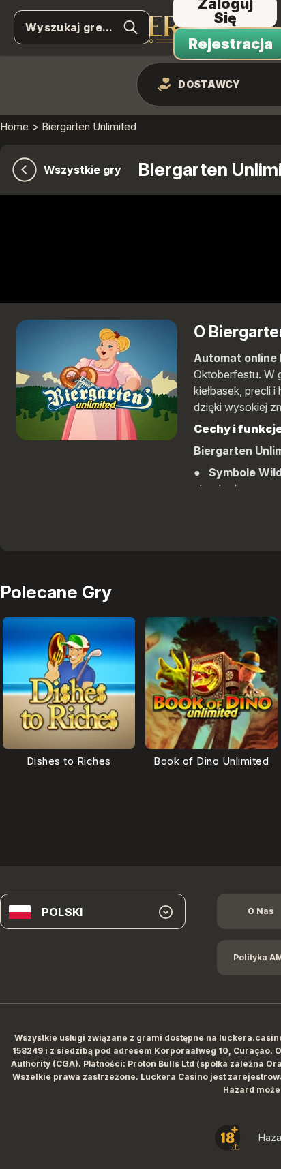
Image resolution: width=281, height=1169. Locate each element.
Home (14, 126)
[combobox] (93, 912)
